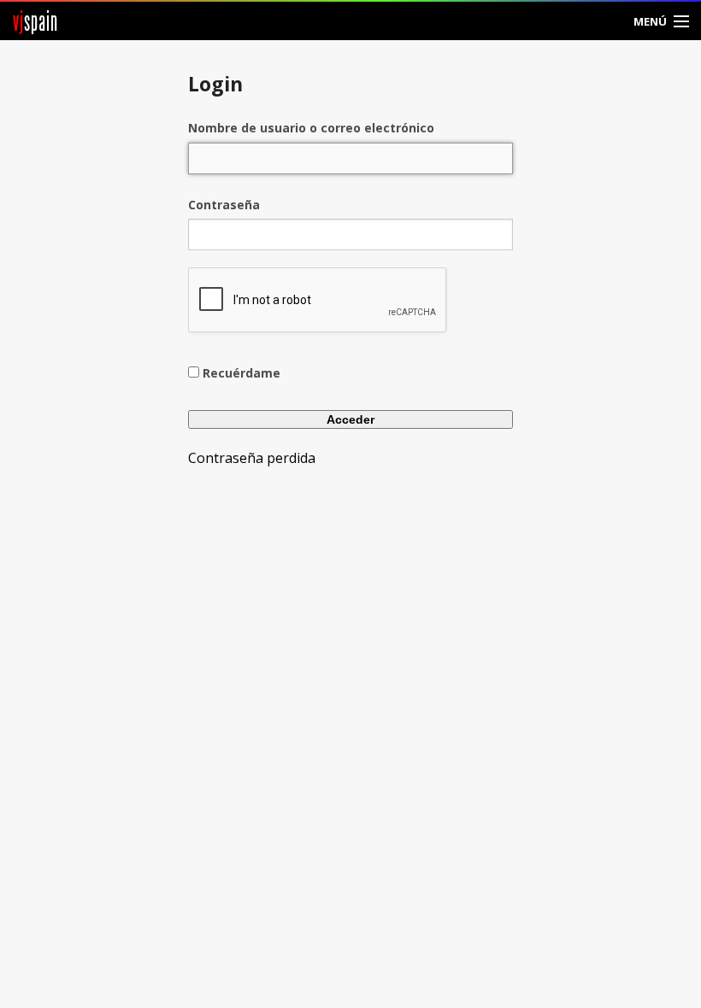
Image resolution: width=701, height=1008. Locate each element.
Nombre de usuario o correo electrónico (311, 128)
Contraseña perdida (251, 457)
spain (35, 21)
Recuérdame (241, 373)
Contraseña (224, 204)
